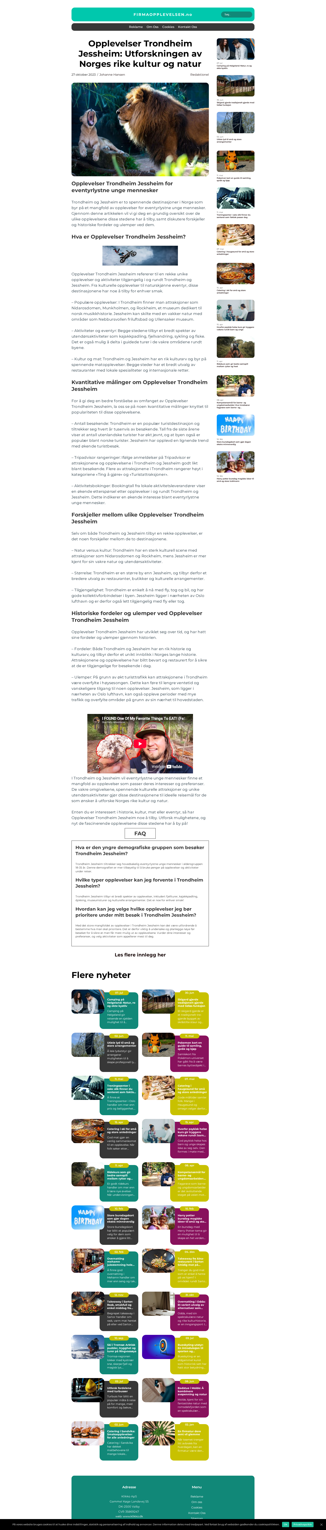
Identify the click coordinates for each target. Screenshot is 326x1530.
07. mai (190, 1079)
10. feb (119, 1208)
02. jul (119, 1381)
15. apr (119, 1122)
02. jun (119, 1036)
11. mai (189, 1036)
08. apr (189, 1165)
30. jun (189, 992)
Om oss (152, 27)
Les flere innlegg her (140, 955)
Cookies (168, 27)
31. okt (189, 1295)
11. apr (119, 1165)
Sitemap (197, 1518)
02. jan (189, 1424)
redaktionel (199, 74)
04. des (190, 1252)
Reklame (136, 27)
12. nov (119, 1295)
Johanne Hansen (112, 74)
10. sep (119, 1338)
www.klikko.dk (133, 1516)
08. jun (189, 1381)
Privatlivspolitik (303, 1524)
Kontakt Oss (187, 27)
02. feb (119, 1252)
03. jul (190, 1338)
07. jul (119, 992)
